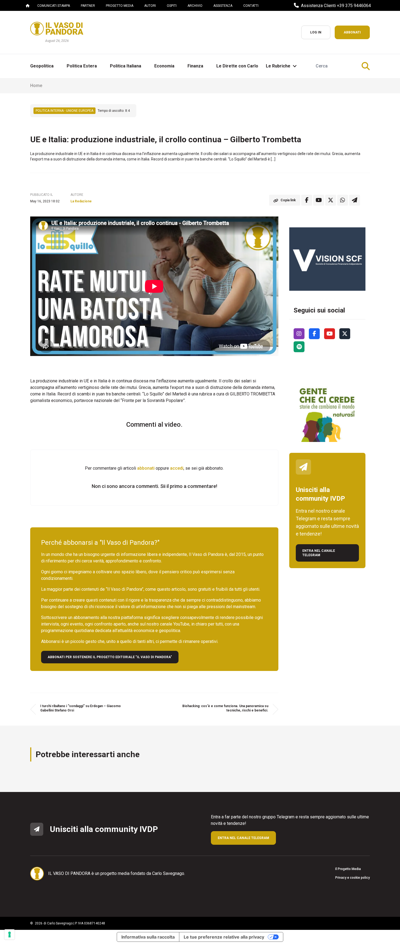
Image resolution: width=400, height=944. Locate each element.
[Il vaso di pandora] (56, 28)
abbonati (146, 468)
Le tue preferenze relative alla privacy (224, 937)
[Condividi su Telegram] (354, 200)
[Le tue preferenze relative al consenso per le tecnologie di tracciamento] (9, 934)
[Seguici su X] (344, 333)
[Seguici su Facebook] (314, 333)
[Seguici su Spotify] (299, 346)
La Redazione (81, 201)
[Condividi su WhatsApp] (342, 200)
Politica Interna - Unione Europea (64, 111)
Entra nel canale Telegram (318, 553)
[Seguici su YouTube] (329, 333)
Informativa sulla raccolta (148, 937)
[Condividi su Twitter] (330, 200)
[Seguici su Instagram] (299, 333)
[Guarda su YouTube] (318, 200)
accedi (176, 468)
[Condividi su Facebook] (306, 200)
